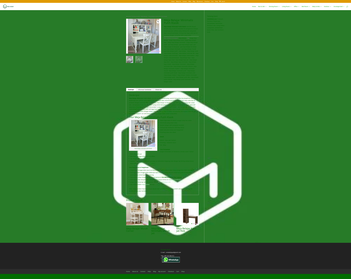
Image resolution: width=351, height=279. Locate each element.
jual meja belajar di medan (188, 47)
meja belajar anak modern (187, 55)
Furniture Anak (136, 16)
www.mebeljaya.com (164, 182)
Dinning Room (273, 6)
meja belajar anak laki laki (187, 53)
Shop (216, 1)
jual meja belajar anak (186, 44)
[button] (158, 21)
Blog (194, 1)
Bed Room (305, 6)
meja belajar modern (170, 75)
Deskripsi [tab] (131, 89)
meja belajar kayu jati (182, 60)
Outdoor (326, 6)
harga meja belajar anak (176, 40)
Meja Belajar (144, 16)
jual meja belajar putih (171, 51)
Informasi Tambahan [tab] (144, 89)
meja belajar (182, 51)
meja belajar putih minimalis (182, 79)
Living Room (286, 6)
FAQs (189, 1)
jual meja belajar (173, 44)
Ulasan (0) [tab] (158, 89)
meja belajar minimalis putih (177, 71)
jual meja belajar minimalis (172, 49)
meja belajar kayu (185, 58)
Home (172, 1)
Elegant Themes (141, 276)
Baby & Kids (316, 6)
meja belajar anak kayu (171, 53)
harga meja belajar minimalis (176, 42)
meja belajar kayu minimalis (179, 62)
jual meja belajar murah (188, 49)
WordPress (160, 276)
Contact (185, 1)
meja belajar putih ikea (183, 77)
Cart (212, 1)
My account (200, 1)
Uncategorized (338, 6)
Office (296, 6)
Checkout (207, 1)
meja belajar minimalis (179, 64)
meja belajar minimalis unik (186, 73)
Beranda (128, 16)
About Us (178, 1)
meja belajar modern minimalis (187, 75)
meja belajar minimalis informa (183, 66)
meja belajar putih (169, 77)
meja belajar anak (192, 51)
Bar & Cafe (261, 6)
